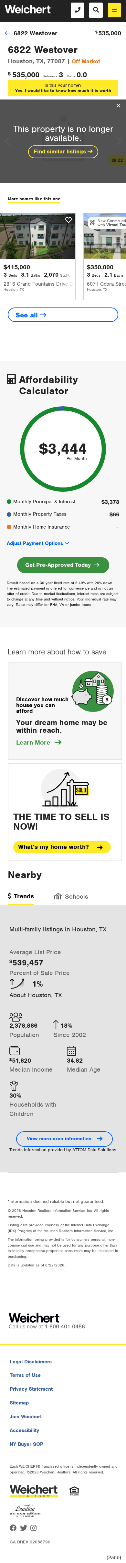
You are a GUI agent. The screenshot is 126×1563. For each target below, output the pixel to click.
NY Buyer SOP (26, 1444)
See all (28, 315)
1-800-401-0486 (65, 1326)
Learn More (38, 742)
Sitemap (19, 1403)
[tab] (21, 898)
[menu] (114, 10)
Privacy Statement (31, 1389)
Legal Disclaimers (31, 1362)
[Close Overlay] (118, 106)
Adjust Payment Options (35, 543)
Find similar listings (61, 151)
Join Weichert (26, 1416)
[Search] (96, 10)
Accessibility (24, 1430)
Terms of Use (25, 1375)
